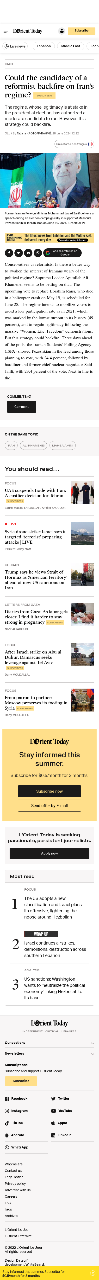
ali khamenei (33, 445)
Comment (21, 407)
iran (11, 445)
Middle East (70, 46)
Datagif (22, 1260)
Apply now (49, 853)
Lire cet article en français (71, 144)
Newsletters (14, 1053)
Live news (17, 46)
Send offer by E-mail (49, 805)
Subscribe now (49, 791)
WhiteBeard (34, 1264)
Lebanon (44, 46)
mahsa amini (62, 445)
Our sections (15, 1043)
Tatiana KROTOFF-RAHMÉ (34, 133)
